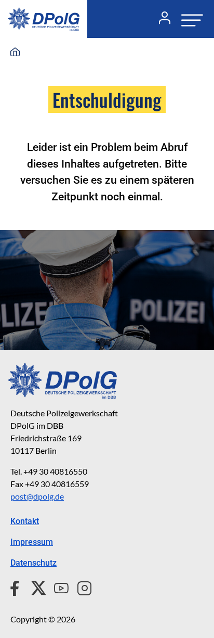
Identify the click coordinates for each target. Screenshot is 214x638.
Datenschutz (33, 563)
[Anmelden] (160, 19)
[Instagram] (80, 587)
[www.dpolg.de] (15, 52)
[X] (34, 587)
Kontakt (24, 521)
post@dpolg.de (37, 496)
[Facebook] (16, 587)
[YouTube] (57, 587)
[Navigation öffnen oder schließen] (189, 19)
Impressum (31, 542)
